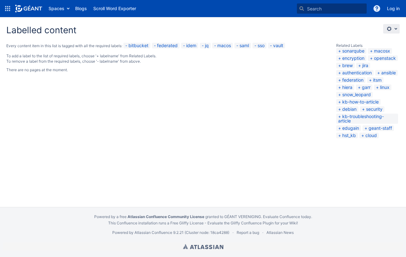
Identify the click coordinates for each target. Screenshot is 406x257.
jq (207, 45)
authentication (357, 72)
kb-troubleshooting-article (361, 118)
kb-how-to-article (360, 101)
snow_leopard (356, 94)
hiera (347, 87)
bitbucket (138, 45)
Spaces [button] (56, 8)
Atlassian (203, 246)
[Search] (301, 8)
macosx (382, 50)
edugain (350, 128)
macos (224, 45)
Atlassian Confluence (153, 232)
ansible (388, 72)
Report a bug (248, 232)
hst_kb (349, 135)
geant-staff (380, 128)
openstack (385, 58)
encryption (353, 58)
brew (347, 65)
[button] (7, 8)
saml (244, 45)
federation (352, 80)
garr (366, 87)
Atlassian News (280, 232)
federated (167, 45)
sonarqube (353, 50)
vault (278, 45)
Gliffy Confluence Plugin (252, 223)
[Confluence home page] (28, 8)
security (374, 109)
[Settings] (391, 29)
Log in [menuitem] (393, 8)
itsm (377, 80)
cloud (371, 135)
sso (261, 45)
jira (365, 65)
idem (191, 45)
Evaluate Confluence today (287, 216)
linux (385, 87)
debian (349, 109)
